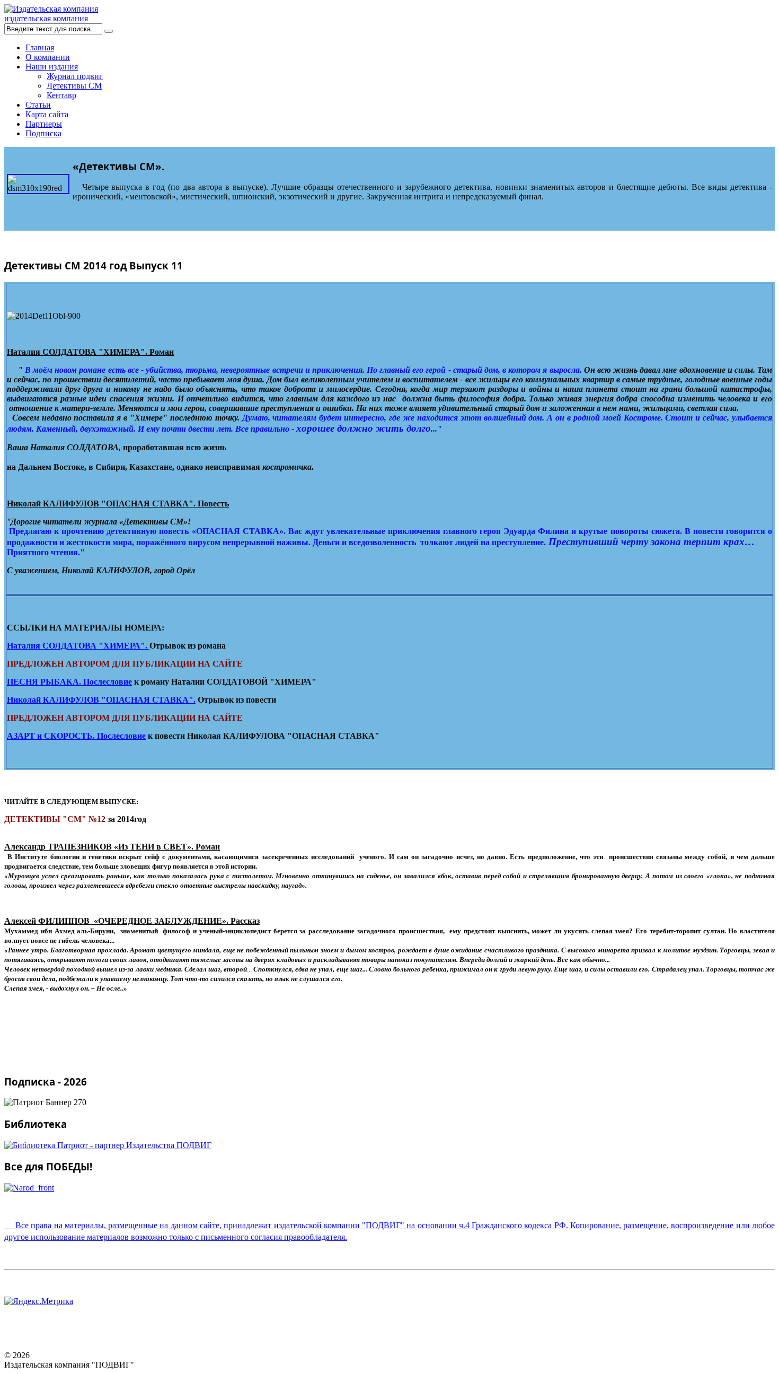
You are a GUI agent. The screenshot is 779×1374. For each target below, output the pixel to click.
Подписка (43, 133)
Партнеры (43, 123)
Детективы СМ (74, 85)
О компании (47, 57)
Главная (39, 47)
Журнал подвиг (75, 76)
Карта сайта (46, 114)
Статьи (38, 104)
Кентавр (61, 95)
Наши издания (51, 66)
